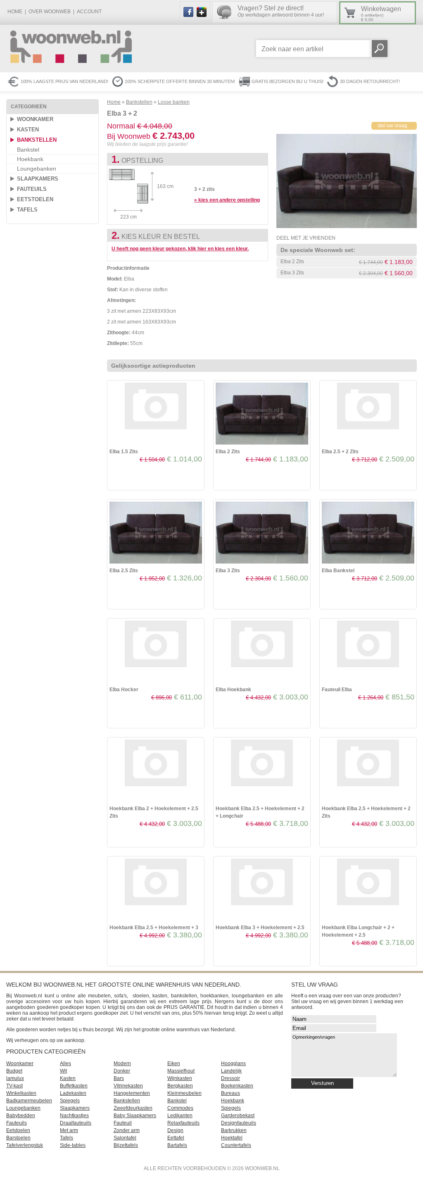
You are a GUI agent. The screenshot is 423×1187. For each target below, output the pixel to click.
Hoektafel (231, 1138)
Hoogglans (233, 1063)
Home (14, 11)
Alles (65, 1063)
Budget (14, 1071)
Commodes (180, 1108)
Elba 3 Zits (292, 273)
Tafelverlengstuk (24, 1145)
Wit (63, 1071)
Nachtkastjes (74, 1115)
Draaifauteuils (75, 1123)
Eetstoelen (35, 199)
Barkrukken (234, 1130)
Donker (122, 1071)
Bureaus (230, 1093)
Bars (119, 1078)
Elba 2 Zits (292, 261)
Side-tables (73, 1145)
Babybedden (20, 1115)
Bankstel (28, 149)
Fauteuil (123, 1123)
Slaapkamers (37, 179)
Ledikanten (179, 1115)
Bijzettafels (126, 1145)
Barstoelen (18, 1138)
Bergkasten (180, 1086)
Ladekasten (73, 1093)
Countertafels (236, 1145)
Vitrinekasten (128, 1086)
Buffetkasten (74, 1086)
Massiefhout (181, 1071)
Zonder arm (127, 1130)
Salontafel (125, 1138)
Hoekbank (30, 159)
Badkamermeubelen (29, 1101)
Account (89, 11)
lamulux (15, 1078)
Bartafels (177, 1145)
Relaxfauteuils (183, 1123)
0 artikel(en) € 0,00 (381, 13)
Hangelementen (132, 1093)
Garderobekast (237, 1115)
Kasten (28, 129)
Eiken (173, 1063)
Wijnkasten (179, 1078)
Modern (122, 1063)
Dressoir (230, 1078)
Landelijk (231, 1071)
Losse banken (174, 102)
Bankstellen (37, 140)
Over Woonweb (50, 11)
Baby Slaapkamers (135, 1115)
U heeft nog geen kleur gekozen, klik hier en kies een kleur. (180, 249)
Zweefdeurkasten (133, 1108)
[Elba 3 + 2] (346, 226)
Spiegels (70, 1101)
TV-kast (14, 1086)
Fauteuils (32, 189)
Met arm (69, 1130)
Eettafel (175, 1138)
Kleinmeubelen (184, 1093)
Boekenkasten (237, 1086)
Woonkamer (35, 119)
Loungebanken (36, 168)
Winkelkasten (21, 1093)
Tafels (27, 210)
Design (175, 1130)
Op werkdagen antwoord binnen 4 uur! (281, 11)
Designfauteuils (238, 1123)
